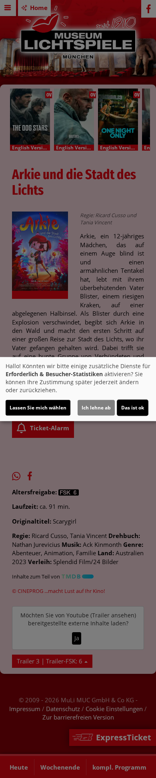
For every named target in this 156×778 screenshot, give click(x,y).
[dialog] (78, 389)
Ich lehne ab (96, 407)
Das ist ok (132, 407)
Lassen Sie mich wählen (38, 407)
